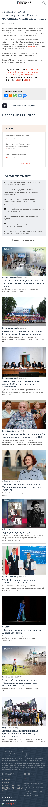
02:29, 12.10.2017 (8, 23)
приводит (32, 46)
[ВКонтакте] (6, 95)
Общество (6, 481)
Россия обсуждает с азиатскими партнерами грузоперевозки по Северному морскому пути (21, 192)
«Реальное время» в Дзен (23, 105)
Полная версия (8, 798)
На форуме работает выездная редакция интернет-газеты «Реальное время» (23, 285)
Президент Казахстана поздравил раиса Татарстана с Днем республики (23, 232)
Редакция (6, 779)
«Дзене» (27, 80)
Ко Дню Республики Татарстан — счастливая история (22, 489)
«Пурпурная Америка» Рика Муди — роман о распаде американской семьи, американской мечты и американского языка (23, 536)
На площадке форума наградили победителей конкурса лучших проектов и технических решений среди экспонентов (23, 585)
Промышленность (9, 277)
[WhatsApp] (15, 95)
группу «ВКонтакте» (15, 72)
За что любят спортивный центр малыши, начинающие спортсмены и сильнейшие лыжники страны (23, 336)
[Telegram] (20, 95)
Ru (26, 779)
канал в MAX (32, 72)
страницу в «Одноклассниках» (20, 74)
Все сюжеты (25, 163)
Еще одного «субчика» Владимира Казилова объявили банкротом (20, 685)
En (30, 779)
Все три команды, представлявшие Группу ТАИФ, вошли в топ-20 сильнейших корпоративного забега (23, 736)
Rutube (18, 80)
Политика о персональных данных (12, 789)
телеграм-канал (33, 69)
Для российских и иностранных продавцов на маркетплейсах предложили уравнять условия (21, 201)
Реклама (5, 782)
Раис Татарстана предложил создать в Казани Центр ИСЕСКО (22, 225)
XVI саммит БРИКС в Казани (17, 136)
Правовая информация (11, 785)
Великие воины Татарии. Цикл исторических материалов (18, 146)
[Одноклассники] (10, 95)
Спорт (4, 727)
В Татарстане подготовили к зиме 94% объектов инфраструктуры (22, 183)
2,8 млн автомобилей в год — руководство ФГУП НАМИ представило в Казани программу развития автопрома (22, 387)
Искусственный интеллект (16, 155)
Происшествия (8, 431)
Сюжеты (10, 128)
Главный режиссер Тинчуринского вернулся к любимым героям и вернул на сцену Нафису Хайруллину (21, 635)
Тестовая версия (9, 800)
